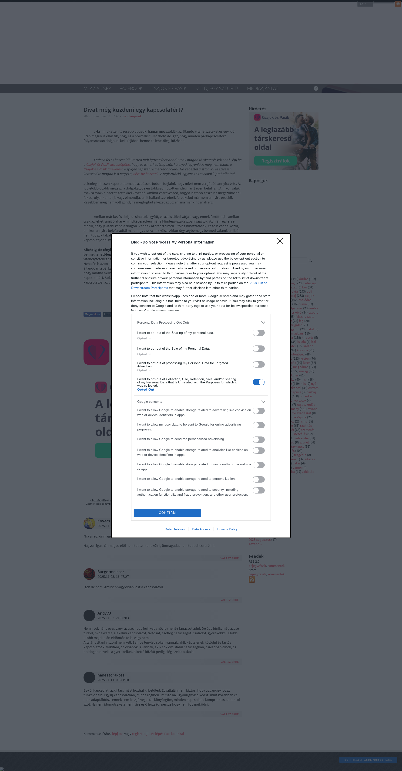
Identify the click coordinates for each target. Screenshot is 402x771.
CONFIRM (167, 512)
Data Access (201, 529)
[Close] (281, 242)
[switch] (259, 333)
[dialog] (201, 385)
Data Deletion (175, 529)
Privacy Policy (227, 529)
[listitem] (201, 322)
